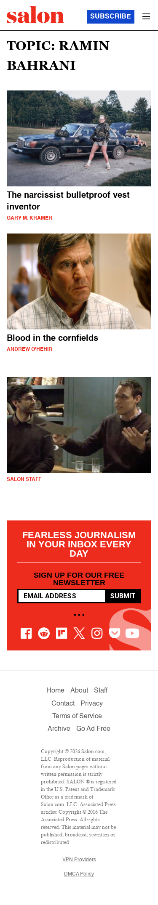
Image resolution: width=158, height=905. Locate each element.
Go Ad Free (93, 729)
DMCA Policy (79, 874)
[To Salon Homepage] (35, 14)
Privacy (91, 704)
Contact (63, 704)
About (79, 690)
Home (55, 690)
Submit (123, 596)
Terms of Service (77, 716)
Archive (59, 729)
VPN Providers (79, 860)
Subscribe (110, 16)
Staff (100, 690)
